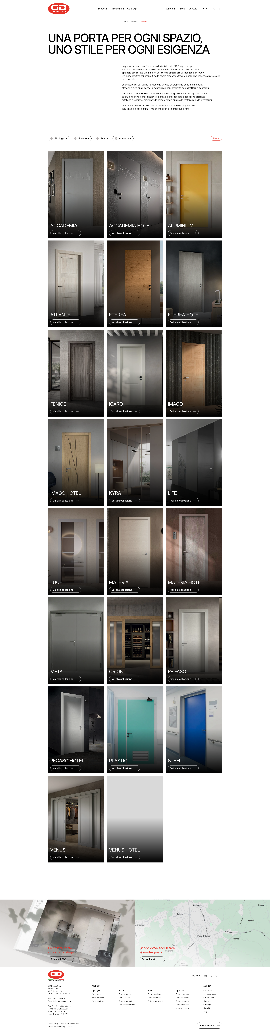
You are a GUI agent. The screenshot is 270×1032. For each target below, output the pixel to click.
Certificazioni (208, 997)
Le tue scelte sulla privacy (69, 1024)
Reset (216, 138)
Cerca (206, 8)
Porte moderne (154, 998)
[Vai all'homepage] (59, 8)
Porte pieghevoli (183, 1001)
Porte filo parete (182, 998)
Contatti (192, 8)
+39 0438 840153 (58, 999)
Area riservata (207, 1025)
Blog (182, 8)
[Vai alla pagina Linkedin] (216, 976)
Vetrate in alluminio (127, 1005)
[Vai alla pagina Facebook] (211, 976)
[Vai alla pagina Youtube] (221, 976)
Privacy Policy (53, 1024)
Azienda (170, 8)
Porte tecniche (98, 1001)
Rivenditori (118, 8)
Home (125, 21)
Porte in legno (125, 994)
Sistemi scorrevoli (155, 1001)
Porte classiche (154, 994)
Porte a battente (182, 994)
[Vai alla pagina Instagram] (206, 976)
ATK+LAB (69, 1027)
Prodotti (102, 8)
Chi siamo (207, 990)
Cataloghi (132, 8)
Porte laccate (124, 998)
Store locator (149, 959)
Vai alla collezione (63, 233)
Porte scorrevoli (182, 1008)
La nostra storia (209, 994)
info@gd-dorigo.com (62, 1001)
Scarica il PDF (58, 959)
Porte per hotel (98, 998)
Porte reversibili (182, 1005)
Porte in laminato (126, 1001)
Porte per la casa (99, 994)
